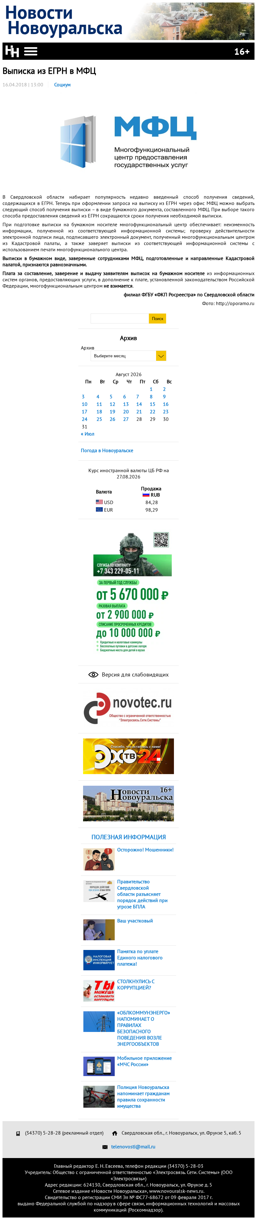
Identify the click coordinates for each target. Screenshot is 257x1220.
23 (166, 411)
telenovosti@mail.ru (133, 1146)
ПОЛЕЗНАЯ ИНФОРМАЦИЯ (129, 837)
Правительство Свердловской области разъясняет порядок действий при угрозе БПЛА (142, 894)
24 (84, 419)
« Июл (87, 434)
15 (152, 404)
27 (126, 419)
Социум (62, 84)
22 (152, 411)
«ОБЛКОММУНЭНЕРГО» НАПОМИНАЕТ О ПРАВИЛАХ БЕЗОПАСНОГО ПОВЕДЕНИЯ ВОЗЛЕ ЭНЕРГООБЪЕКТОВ (143, 1028)
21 (139, 411)
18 (99, 411)
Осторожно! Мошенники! (145, 849)
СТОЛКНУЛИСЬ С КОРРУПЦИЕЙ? (135, 984)
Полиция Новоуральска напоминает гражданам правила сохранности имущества (143, 1096)
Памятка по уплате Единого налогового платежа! (140, 957)
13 (126, 404)
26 (112, 419)
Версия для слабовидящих (134, 674)
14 (139, 404)
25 (99, 419)
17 (84, 411)
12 (112, 404)
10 (84, 404)
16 (166, 404)
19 (112, 411)
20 (126, 411)
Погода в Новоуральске (107, 450)
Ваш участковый (135, 920)
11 (99, 404)
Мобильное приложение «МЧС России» (144, 1061)
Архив (87, 348)
